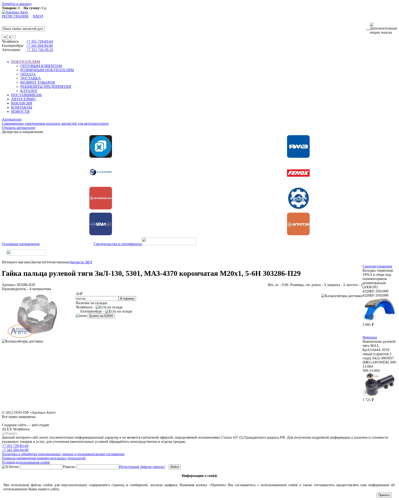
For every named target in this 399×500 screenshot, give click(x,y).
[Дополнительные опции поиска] (383, 29)
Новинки (370, 337)
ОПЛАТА (28, 74)
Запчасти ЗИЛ (81, 262)
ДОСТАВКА (30, 78)
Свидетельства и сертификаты (118, 244)
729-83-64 (39, 41)
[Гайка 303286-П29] (36, 337)
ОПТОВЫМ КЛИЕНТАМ (41, 66)
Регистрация (129, 467)
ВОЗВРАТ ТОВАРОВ (37, 82)
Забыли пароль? (152, 467)
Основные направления (20, 244)
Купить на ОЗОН (101, 316)
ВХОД (38, 16)
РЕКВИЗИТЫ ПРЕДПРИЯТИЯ (45, 87)
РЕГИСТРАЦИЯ (15, 16)
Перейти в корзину (17, 4)
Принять (384, 495)
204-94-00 (39, 46)
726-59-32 (40, 50)
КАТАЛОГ (29, 91)
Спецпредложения (377, 266)
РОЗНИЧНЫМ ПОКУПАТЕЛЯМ (47, 70)
